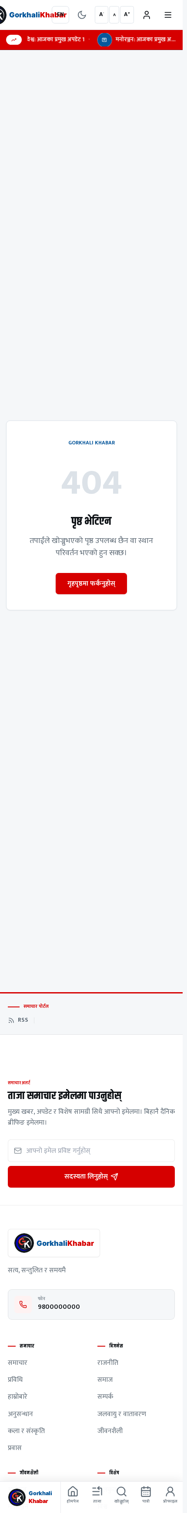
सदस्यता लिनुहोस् (86, 1176)
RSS (23, 1020)
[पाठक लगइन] (147, 15)
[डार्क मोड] (82, 15)
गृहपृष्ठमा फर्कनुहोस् (91, 583)
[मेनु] (168, 15)
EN (60, 14)
